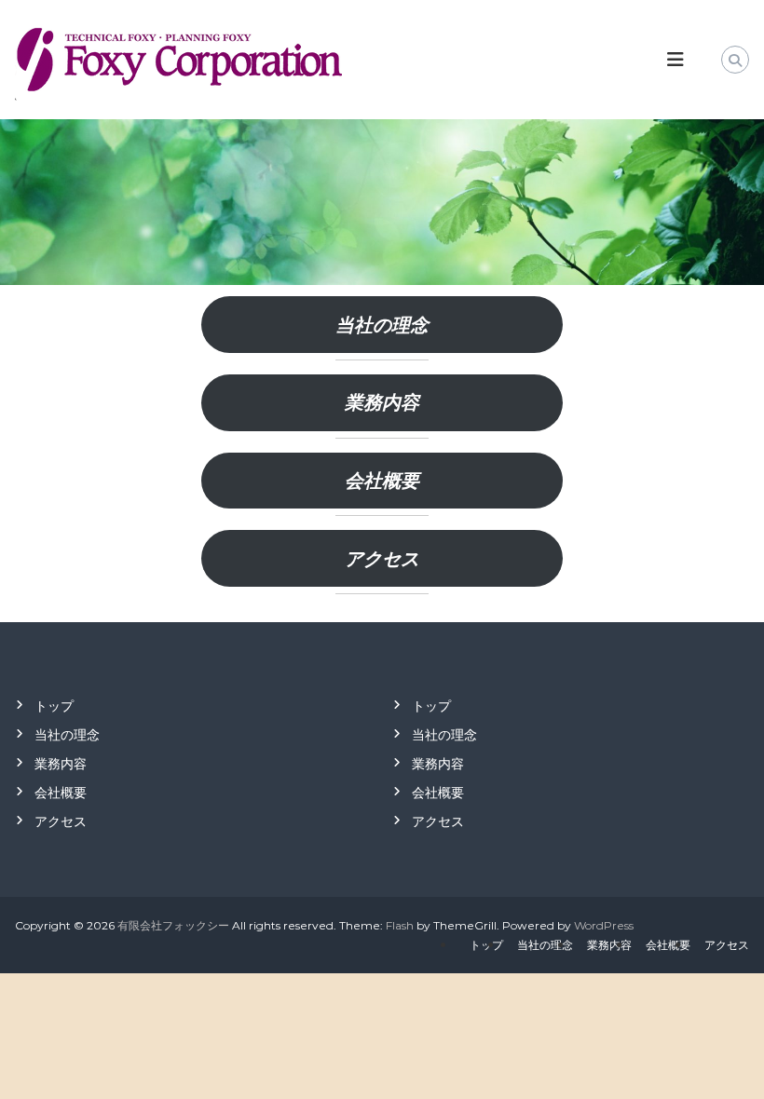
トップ (54, 706)
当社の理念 (382, 325)
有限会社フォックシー (173, 925)
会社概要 (382, 480)
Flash (400, 925)
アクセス (382, 559)
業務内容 (382, 402)
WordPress (604, 925)
